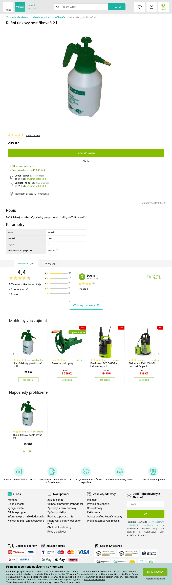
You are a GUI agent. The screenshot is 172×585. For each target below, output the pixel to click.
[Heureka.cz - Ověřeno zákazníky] (132, 563)
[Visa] (83, 552)
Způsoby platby (56, 512)
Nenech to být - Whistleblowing (26, 520)
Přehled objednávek (98, 504)
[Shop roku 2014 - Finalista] (119, 563)
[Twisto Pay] (48, 552)
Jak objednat (55, 500)
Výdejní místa (16, 508)
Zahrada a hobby (20, 17)
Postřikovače (59, 17)
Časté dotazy (94, 508)
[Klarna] (73, 560)
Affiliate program (17, 512)
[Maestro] (61, 552)
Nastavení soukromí (94, 579)
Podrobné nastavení (155, 578)
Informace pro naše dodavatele (26, 516)
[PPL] (25, 560)
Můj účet (92, 500)
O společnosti (16, 504)
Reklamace (93, 512)
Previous (13, 354)
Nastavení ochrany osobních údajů (64, 521)
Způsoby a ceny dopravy (61, 508)
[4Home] (8, 17)
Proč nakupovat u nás (60, 516)
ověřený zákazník (156, 276)
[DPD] (12, 560)
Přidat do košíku (86, 153)
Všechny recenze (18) (86, 305)
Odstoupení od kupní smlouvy (104, 516)
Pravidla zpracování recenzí (103, 520)
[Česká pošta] (30, 552)
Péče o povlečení (57, 531)
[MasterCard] (71, 552)
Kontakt (12, 500)
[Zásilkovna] (16, 552)
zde (78, 582)
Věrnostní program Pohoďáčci (65, 504)
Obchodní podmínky (59, 527)
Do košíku (28, 379)
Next (158, 354)
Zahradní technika (40, 17)
